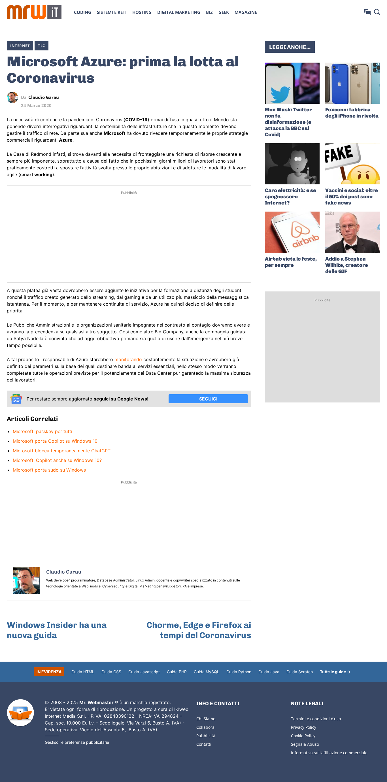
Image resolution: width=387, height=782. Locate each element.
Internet (20, 45)
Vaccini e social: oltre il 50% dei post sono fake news (351, 196)
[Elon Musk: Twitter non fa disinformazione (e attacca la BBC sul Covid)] (292, 83)
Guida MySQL (206, 671)
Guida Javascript (144, 671)
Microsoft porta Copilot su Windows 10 (55, 441)
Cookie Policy (303, 735)
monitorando (128, 359)
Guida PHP (177, 671)
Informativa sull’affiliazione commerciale (329, 752)
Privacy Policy (303, 727)
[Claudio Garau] (14, 97)
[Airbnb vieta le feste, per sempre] (292, 232)
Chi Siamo (205, 718)
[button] (376, 11)
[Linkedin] (206, 97)
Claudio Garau (43, 97)
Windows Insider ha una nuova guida (57, 630)
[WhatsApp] (219, 97)
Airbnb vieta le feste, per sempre (291, 262)
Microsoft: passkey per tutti (42, 431)
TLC (41, 45)
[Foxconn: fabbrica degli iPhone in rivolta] (352, 83)
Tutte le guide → (335, 671)
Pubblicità (205, 735)
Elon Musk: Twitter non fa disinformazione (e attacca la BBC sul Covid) (288, 122)
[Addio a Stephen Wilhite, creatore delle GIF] (352, 232)
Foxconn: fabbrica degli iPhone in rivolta (352, 112)
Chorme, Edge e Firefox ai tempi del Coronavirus (198, 630)
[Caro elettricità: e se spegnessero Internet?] (292, 163)
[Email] (245, 97)
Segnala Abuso (305, 744)
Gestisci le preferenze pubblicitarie (77, 742)
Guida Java (268, 671)
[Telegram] (232, 97)
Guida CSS (111, 671)
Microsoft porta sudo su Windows (49, 470)
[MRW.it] (34, 12)
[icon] (367, 12)
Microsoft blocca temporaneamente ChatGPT (61, 450)
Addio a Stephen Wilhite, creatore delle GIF (346, 265)
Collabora (205, 727)
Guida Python (238, 671)
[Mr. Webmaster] (20, 713)
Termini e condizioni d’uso (316, 718)
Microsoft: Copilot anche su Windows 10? (57, 460)
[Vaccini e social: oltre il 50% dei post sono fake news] (352, 163)
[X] (193, 97)
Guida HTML (82, 671)
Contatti (203, 744)
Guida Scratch (299, 671)
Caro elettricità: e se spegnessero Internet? (290, 196)
